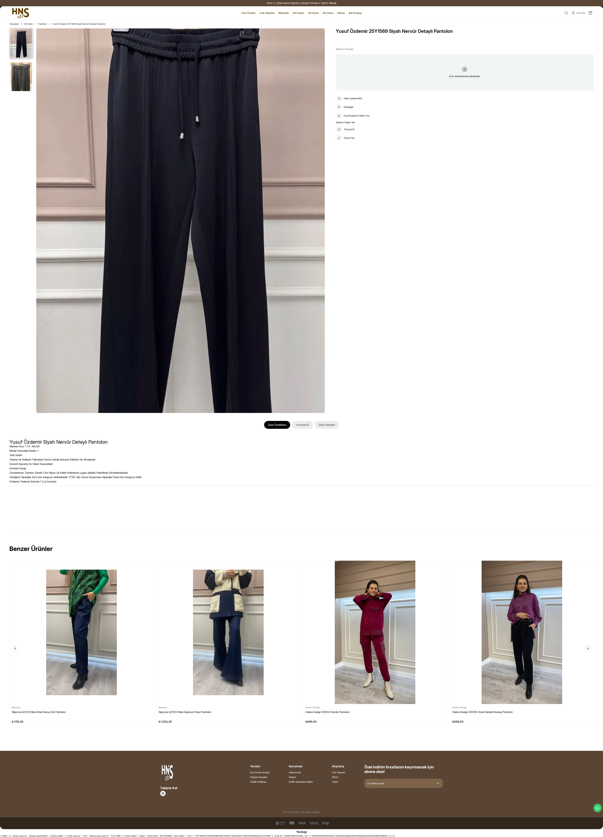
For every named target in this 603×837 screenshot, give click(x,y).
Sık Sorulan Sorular (260, 772)
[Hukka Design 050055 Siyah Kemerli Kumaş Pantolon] (522, 632)
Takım (335, 781)
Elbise (335, 777)
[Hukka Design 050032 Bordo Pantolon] (375, 632)
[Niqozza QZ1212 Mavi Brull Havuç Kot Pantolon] (81, 632)
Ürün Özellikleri (277, 424)
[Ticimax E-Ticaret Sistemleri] (301, 832)
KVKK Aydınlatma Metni (301, 781)
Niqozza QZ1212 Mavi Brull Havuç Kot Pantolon (39, 712)
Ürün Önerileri (327, 424)
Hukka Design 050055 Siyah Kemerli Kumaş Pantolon (482, 712)
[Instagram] (163, 793)
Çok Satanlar (338, 772)
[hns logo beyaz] (175, 774)
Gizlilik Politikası (258, 781)
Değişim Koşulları (258, 777)
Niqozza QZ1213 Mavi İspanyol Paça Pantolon (185, 712)
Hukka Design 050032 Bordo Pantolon (327, 712)
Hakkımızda (295, 772)
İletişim (292, 777)
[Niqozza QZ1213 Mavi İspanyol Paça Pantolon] (228, 632)
